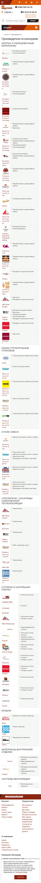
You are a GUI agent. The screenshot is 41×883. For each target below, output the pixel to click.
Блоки (4, 809)
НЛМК (4, 363)
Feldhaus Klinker (5, 318)
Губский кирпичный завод (5, 291)
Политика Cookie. (22, 872)
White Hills (5, 567)
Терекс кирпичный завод (5, 266)
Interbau (5, 330)
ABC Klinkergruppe (5, 305)
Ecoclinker (5, 613)
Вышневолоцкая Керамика (5, 163)
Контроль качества (29, 814)
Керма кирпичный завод (5, 193)
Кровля (4, 814)
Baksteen (5, 58)
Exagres (5, 641)
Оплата (25, 807)
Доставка (25, 809)
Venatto (4, 706)
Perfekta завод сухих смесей (5, 408)
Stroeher (5, 695)
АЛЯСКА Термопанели (5, 580)
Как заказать (27, 805)
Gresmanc (5, 663)
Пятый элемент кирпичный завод (5, 220)
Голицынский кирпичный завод (5, 178)
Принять (20, 877)
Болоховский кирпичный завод (5, 118)
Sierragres (5, 684)
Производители (8, 805)
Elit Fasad (5, 529)
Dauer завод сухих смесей (5, 376)
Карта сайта (6, 847)
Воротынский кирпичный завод (5, 148)
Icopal (4, 734)
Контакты (5, 842)
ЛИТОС (4, 206)
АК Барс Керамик (5, 70)
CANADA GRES (7, 602)
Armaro (9, 629)
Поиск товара (7, 817)
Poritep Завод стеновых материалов (5, 424)
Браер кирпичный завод (5, 133)
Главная (6, 34)
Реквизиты (6, 845)
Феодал (4, 279)
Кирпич (4, 807)
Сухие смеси (7, 812)
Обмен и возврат (28, 812)
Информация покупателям (27, 820)
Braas (4, 723)
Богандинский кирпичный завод (5, 102)
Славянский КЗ (5, 252)
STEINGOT (5, 342)
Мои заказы (26, 817)
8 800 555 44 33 (24, 7)
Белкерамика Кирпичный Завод (5, 85)
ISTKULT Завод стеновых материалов (5, 392)
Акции (4, 840)
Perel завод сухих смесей (5, 476)
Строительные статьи (10, 850)
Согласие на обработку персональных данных (27, 827)
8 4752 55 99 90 (29, 12)
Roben (4, 745)
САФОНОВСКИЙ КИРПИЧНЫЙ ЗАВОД (5, 237)
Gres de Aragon (7, 652)
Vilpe (10, 786)
